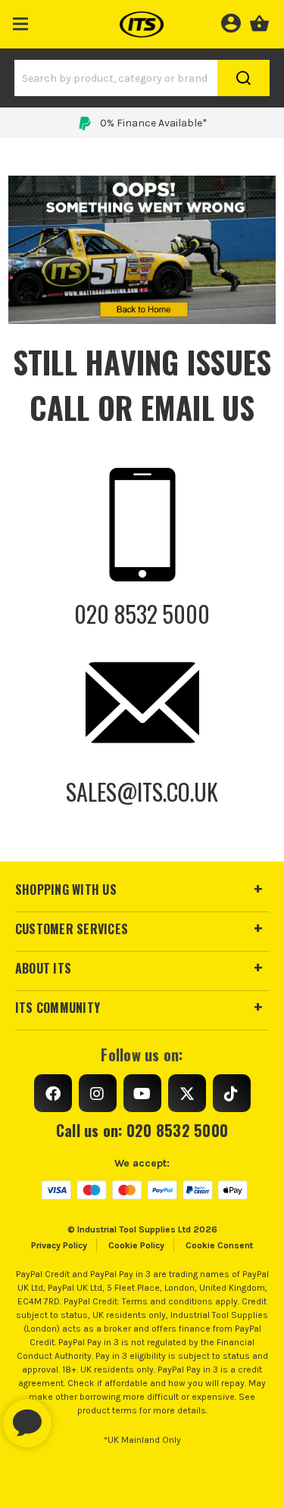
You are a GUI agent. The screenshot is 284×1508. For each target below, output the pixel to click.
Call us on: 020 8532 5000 (142, 1130)
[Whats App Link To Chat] (76, 1416)
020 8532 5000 (142, 614)
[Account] (230, 21)
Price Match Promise (153, 123)
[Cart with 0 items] (259, 21)
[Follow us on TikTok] (232, 1093)
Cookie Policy (136, 1245)
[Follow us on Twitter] (187, 1093)
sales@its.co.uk (142, 791)
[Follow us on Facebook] (53, 1093)
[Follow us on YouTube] (142, 1093)
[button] (21, 21)
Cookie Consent (219, 1245)
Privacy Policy (59, 1245)
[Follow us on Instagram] (98, 1093)
